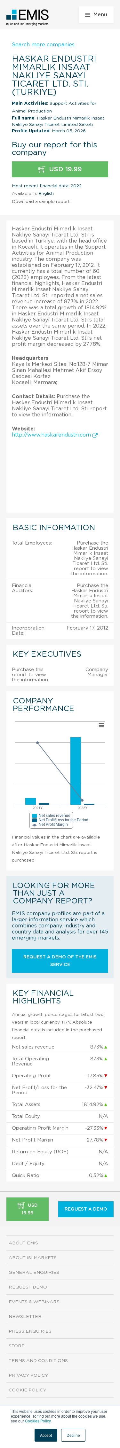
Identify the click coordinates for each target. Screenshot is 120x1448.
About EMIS (23, 1243)
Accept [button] (46, 1435)
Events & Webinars (34, 1302)
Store (17, 1346)
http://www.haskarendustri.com (52, 434)
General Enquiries (34, 1272)
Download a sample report (41, 201)
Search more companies (43, 44)
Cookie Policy (27, 1390)
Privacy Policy (28, 1375)
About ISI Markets (33, 1258)
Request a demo (86, 1209)
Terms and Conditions (38, 1361)
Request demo (28, 1287)
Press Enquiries (30, 1331)
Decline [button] (73, 1435)
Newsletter (25, 1316)
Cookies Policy (38, 1420)
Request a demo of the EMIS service (60, 961)
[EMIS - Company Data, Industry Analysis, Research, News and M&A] (27, 17)
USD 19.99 (64, 169)
